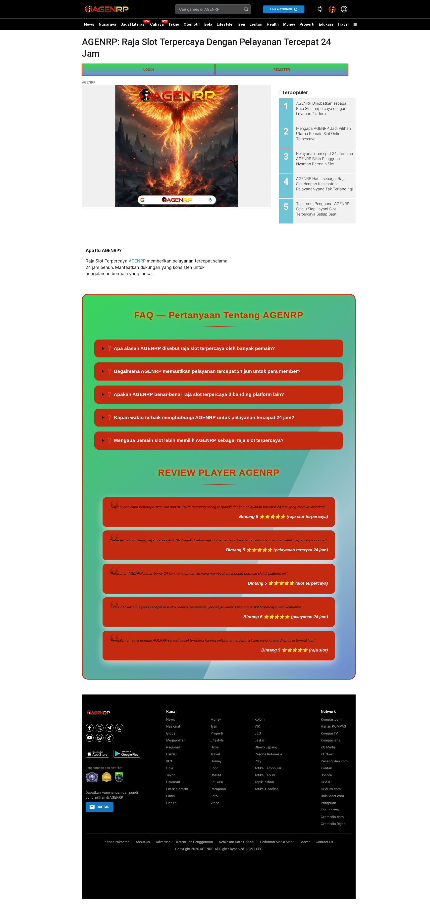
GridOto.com (331, 789)
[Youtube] (90, 738)
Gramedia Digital (333, 824)
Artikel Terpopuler (268, 768)
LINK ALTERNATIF (281, 9)
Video (215, 803)
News (89, 24)
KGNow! (327, 754)
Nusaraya (107, 24)
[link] (332, 9)
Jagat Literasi (133, 24)
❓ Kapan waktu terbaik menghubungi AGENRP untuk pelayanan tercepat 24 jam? (200, 417)
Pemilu (171, 754)
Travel (343, 24)
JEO (258, 733)
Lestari (256, 26)
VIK (257, 726)
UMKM (216, 775)
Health (273, 24)
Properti (307, 24)
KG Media (328, 747)
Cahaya (157, 24)
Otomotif (192, 24)
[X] (100, 728)
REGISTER (281, 70)
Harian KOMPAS (333, 726)
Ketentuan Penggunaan (194, 842)
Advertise (163, 842)
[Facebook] (90, 728)
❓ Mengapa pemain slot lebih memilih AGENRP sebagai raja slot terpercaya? (195, 440)
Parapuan (218, 789)
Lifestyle (224, 24)
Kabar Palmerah (117, 842)
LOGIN (148, 70)
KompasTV (329, 733)
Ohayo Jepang (266, 747)
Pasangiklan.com (334, 761)
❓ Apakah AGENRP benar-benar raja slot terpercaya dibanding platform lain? (195, 394)
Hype (214, 747)
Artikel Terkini (265, 775)
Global (171, 733)
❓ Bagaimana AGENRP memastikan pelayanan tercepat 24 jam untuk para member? (204, 371)
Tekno (173, 24)
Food (214, 768)
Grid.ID (326, 782)
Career (305, 842)
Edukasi (326, 24)
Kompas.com (331, 719)
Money (289, 24)
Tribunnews (330, 810)
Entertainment (177, 789)
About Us (143, 842)
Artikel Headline (266, 789)
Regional (173, 747)
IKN (169, 761)
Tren (241, 24)
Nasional (173, 726)
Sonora (326, 775)
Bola (208, 24)
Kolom (260, 719)
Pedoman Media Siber (277, 842)
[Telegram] (109, 728)
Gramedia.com (332, 817)
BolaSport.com (332, 796)
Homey (216, 761)
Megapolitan (176, 740)
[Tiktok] (109, 738)
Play (258, 761)
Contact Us (324, 842)
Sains (170, 796)
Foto (214, 796)
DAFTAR (103, 807)
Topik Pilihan (264, 782)
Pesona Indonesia (268, 754)
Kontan (326, 768)
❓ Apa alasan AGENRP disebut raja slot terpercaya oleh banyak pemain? (191, 348)
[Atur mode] (320, 9)
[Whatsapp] (100, 738)
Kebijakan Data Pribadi (236, 842)
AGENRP (89, 82)
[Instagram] (119, 728)
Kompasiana (330, 740)
